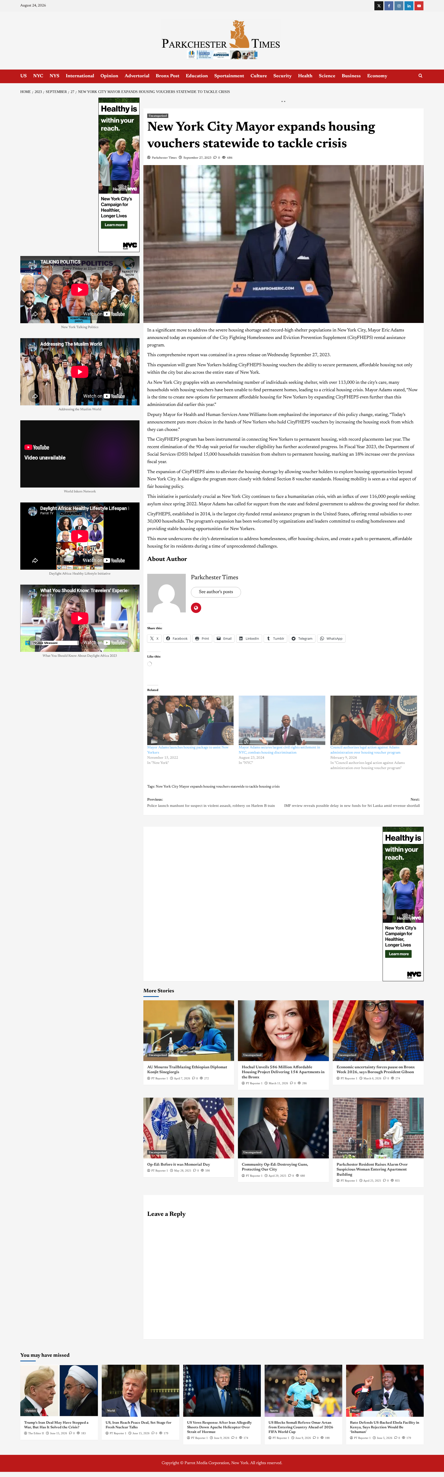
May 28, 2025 (182, 1250)
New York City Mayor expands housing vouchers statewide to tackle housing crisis (218, 866)
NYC (38, 76)
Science (327, 76)
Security (282, 76)
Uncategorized (158, 195)
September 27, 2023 (197, 237)
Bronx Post (167, 76)
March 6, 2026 (372, 1158)
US (23, 76)
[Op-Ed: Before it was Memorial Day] (188, 1207)
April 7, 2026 (182, 1158)
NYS (54, 76)
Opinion (109, 76)
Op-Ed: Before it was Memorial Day (178, 1245)
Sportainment (229, 76)
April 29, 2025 (277, 1255)
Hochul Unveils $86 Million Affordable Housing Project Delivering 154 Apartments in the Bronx (283, 1152)
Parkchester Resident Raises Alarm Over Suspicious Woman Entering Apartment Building (372, 1250)
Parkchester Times (164, 237)
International (80, 76)
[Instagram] (398, 5)
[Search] (420, 75)
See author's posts (216, 672)
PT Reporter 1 (159, 1158)
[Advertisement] (222, 136)
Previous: (211, 882)
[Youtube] (418, 5)
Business (351, 76)
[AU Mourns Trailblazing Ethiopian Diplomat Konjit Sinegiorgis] (188, 1110)
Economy (377, 76)
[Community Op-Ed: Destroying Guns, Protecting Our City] (283, 1207)
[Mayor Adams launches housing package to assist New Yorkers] (190, 800)
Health (305, 76)
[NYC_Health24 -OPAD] (403, 983)
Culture (259, 76)
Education (197, 76)
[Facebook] (388, 5)
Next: (352, 882)
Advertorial (137, 76)
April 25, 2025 (372, 1260)
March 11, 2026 (278, 1163)
